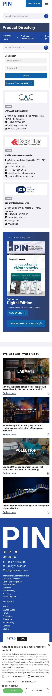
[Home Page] (7, 4)
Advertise (7, 619)
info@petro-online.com (17, 570)
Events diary (8, 622)
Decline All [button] (36, 691)
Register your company (17, 83)
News (5, 613)
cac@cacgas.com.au (17, 125)
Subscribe (7, 616)
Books (6, 629)
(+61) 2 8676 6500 (16, 122)
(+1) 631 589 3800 (16, 166)
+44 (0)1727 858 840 (16, 562)
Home (5, 606)
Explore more (9, 393)
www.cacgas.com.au (17, 128)
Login (26, 75)
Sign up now (34, 3)
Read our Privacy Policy (40, 672)
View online (15, 313)
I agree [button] (13, 691)
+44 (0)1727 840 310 (16, 566)
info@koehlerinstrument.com (21, 173)
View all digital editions (24, 323)
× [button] (49, 645)
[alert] (26, 669)
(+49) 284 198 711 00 (18, 214)
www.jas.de (13, 224)
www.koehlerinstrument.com (21, 176)
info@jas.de (13, 220)
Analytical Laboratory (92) (27, 37)
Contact (6, 625)
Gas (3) (47, 37)
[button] (3, 676)
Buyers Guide (9, 610)
